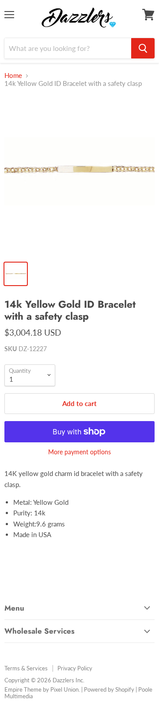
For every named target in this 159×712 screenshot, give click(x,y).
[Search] (143, 48)
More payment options (79, 452)
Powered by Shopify (109, 689)
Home (13, 75)
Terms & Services (26, 668)
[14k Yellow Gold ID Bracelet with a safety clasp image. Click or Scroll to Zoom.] (79, 175)
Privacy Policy (74, 668)
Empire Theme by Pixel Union (41, 689)
